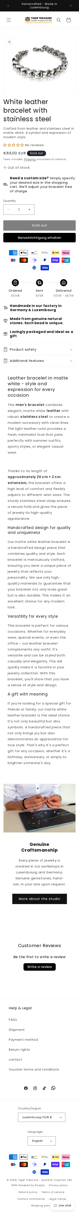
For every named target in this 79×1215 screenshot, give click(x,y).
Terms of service (52, 1192)
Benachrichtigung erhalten (39, 237)
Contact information (31, 1199)
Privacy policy (58, 1185)
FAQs (13, 1019)
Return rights (19, 1049)
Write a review (39, 966)
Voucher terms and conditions (34, 1069)
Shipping (30, 159)
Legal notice (57, 1199)
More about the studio (39, 898)
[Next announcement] (71, 6)
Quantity (9, 201)
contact (15, 1059)
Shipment (17, 1030)
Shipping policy (41, 1205)
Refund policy (28, 1192)
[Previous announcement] (8, 6)
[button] (9, 20)
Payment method (23, 1039)
